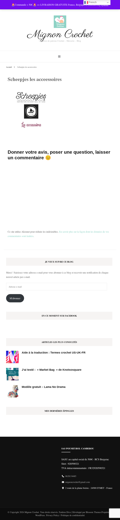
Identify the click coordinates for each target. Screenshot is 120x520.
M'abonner (15, 298)
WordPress (40, 515)
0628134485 (70, 476)
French (92, 2)
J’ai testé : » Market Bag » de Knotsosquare (51, 369)
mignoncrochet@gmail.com (77, 482)
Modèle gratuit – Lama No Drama (43, 386)
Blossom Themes (93, 512)
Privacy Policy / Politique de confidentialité (65, 515)
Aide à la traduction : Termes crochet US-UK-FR (53, 352)
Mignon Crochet (60, 34)
